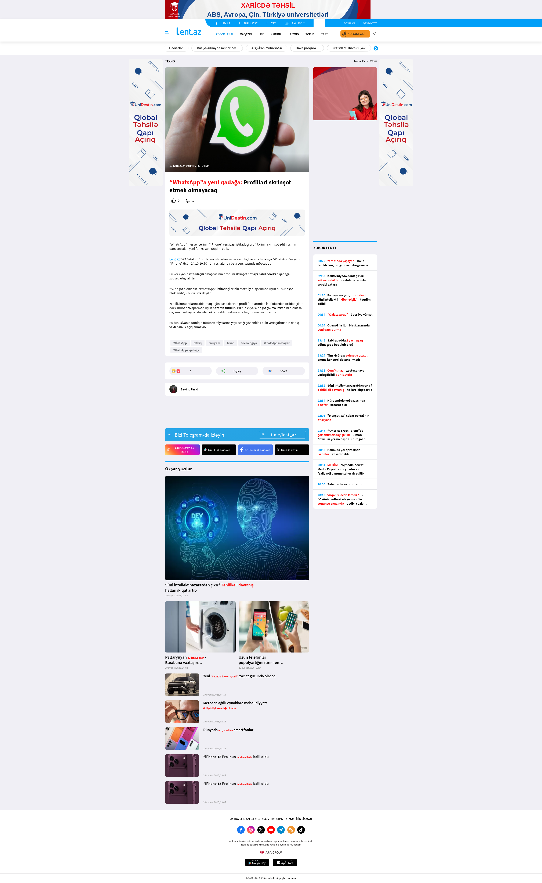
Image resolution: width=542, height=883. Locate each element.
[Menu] (167, 32)
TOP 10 (310, 34)
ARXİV (265, 819)
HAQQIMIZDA (279, 819)
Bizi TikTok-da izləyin (219, 449)
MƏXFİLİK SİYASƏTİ (301, 819)
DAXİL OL (349, 23)
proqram (214, 343)
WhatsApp (180, 343)
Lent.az (174, 259)
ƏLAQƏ (255, 819)
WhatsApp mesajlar (276, 343)
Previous (166, 48)
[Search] (375, 33)
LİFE (261, 34)
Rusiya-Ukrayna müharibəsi (217, 48)
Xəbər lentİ (224, 34)
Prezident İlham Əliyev (348, 48)
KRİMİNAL (277, 34)
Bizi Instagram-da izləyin (184, 449)
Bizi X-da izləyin (289, 449)
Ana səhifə (359, 61)
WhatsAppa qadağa (186, 350)
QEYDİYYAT (370, 23)
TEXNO (294, 34)
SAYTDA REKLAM (239, 819)
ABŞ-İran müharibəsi (266, 48)
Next (375, 48)
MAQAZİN (246, 34)
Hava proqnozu (307, 48)
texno (230, 343)
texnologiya (249, 343)
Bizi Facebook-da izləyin (257, 449)
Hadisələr (176, 48)
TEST (324, 34)
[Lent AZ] (189, 31)
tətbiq (198, 343)
